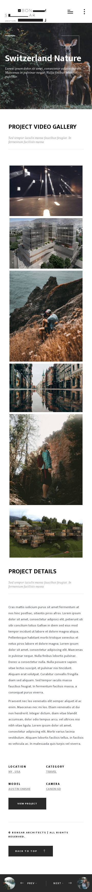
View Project (27, 804)
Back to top (26, 851)
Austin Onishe (19, 788)
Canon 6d (53, 788)
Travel (51, 771)
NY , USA (14, 771)
